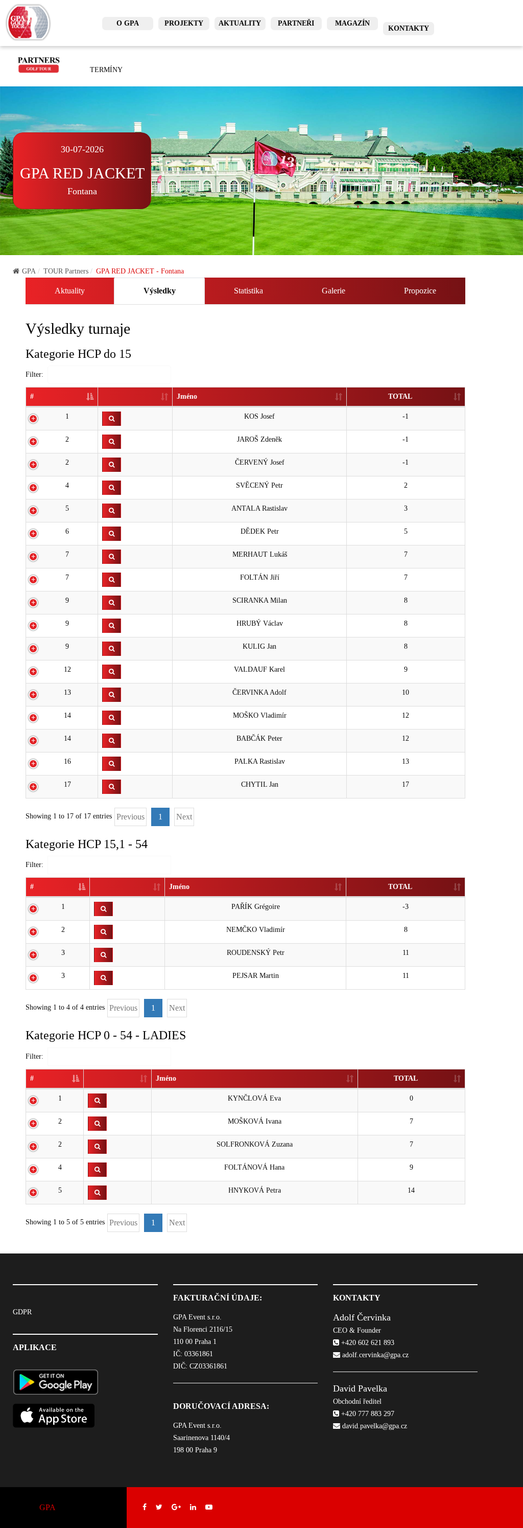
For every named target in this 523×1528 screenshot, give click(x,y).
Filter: (34, 374)
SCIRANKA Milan (259, 600)
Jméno (187, 396)
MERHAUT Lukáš (259, 554)
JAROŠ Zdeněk (259, 439)
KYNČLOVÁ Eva (254, 1098)
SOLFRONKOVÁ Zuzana (255, 1144)
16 (67, 761)
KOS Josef (259, 416)
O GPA (127, 23)
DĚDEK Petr (260, 531)
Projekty (183, 23)
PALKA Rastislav (259, 761)
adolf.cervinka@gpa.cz (374, 1355)
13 (67, 692)
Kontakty (408, 28)
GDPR (22, 1312)
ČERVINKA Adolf (259, 692)
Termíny (106, 70)
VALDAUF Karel (259, 669)
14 (67, 715)
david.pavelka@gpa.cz (373, 1426)
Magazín (352, 23)
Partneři (296, 23)
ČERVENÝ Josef (259, 462)
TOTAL (400, 396)
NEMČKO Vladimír (255, 929)
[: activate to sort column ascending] (135, 397)
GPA (29, 271)
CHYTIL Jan (259, 784)
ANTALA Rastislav (259, 508)
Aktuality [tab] (70, 290)
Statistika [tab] (248, 290)
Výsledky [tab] (160, 290)
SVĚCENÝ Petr (259, 485)
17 (67, 784)
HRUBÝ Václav (259, 623)
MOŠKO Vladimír (260, 715)
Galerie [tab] (333, 290)
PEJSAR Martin (255, 975)
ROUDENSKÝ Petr (255, 952)
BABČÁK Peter (259, 738)
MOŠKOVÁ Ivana (254, 1121)
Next (184, 816)
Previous (130, 816)
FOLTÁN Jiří (259, 577)
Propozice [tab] (420, 290)
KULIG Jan (259, 646)
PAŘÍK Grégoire (255, 906)
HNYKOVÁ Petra (254, 1190)
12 (67, 669)
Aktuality (240, 23)
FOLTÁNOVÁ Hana (254, 1167)
